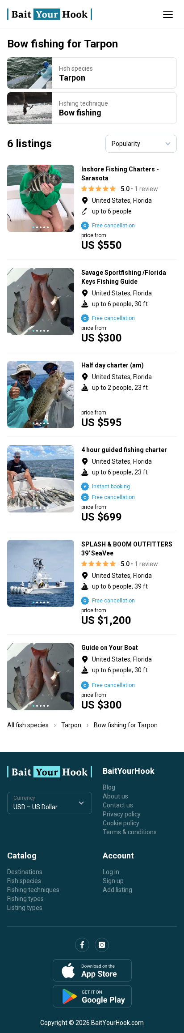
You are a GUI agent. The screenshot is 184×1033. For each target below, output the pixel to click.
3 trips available (129, 207)
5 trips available (129, 305)
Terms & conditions (130, 832)
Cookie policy (121, 823)
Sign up (113, 880)
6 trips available (129, 394)
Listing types (24, 907)
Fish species (24, 880)
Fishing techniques (33, 889)
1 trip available (129, 483)
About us (115, 796)
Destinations (24, 871)
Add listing (117, 889)
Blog (109, 787)
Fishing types (25, 898)
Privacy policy (122, 814)
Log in (111, 871)
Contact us (118, 805)
